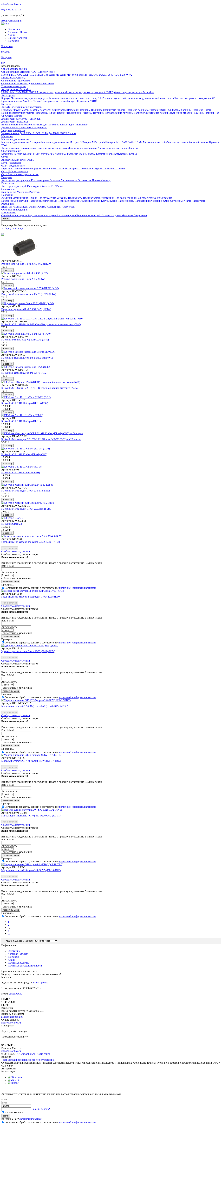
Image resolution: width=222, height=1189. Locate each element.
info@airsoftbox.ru (11, 4)
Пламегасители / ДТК (90, 98)
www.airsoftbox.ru (25, 1053)
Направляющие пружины (119, 112)
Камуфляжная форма (125, 153)
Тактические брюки (68, 168)
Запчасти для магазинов (46, 124)
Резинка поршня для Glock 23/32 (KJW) (23, 279)
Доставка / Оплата (18, 32)
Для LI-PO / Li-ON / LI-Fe (33, 133)
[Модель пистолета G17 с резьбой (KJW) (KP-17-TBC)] (32, 755)
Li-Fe (19, 92)
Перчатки (7, 168)
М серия (6, 74)
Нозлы (207, 109)
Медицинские (17, 165)
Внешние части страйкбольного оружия (99, 215)
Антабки (27, 101)
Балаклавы (7, 153)
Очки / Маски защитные (14, 171)
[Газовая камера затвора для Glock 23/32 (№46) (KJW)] (31, 536)
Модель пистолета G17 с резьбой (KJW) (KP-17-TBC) (31, 760)
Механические (69, 180)
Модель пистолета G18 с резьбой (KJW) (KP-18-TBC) (31, 870)
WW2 (129, 74)
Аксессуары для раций (14, 186)
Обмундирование (11, 151)
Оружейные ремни (90, 200)
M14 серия (73, 74)
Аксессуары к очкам (27, 174)
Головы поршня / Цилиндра (188, 109)
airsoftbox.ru (15, 993)
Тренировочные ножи (13, 86)
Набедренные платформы (43, 200)
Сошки (37, 101)
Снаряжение (8, 189)
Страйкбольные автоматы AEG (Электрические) (28, 71)
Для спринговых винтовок (16, 127)
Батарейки (148, 92)
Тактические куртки (91, 168)
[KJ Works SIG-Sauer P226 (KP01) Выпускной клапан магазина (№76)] (40, 382)
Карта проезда (40, 982)
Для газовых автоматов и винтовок (20, 118)
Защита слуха (9, 192)
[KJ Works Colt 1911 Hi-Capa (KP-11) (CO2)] (26, 397)
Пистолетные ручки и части (142, 98)
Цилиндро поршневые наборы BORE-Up (149, 109)
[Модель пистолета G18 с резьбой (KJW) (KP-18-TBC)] (32, 864)
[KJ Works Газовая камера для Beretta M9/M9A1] (28, 351)
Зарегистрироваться (30, 1118)
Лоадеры (133, 148)
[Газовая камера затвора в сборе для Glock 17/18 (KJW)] (32, 590)
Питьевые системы (68, 200)
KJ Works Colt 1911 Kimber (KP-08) (20, 472)
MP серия (61, 74)
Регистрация (14, 20)
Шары (5, 206)
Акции (11, 35)
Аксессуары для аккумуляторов (86, 92)
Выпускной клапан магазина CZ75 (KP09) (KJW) (28, 294)
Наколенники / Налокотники (134, 200)
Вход (4, 20)
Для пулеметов (28, 148)
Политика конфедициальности (25, 965)
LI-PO (5, 92)
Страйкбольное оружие (14, 68)
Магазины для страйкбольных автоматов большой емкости (176, 142)
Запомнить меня (14, 1112)
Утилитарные (164, 197)
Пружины (99, 112)
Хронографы (54, 206)
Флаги (5, 165)
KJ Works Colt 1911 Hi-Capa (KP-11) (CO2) (24, 403)
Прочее (18, 115)
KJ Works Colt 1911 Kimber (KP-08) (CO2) (24, 454)
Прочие (72, 133)
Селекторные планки (156, 112)
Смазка (9, 115)
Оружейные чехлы (181, 200)
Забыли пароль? (41, 1109)
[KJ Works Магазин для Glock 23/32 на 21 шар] (27, 502)
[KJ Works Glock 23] (12, 518)
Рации (59, 186)
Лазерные (55, 180)
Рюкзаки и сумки (160, 200)
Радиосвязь (7, 183)
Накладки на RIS (206, 98)
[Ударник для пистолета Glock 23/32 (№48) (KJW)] (29, 645)
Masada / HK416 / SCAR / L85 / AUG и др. (102, 74)
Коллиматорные (40, 180)
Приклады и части (11, 101)
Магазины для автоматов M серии (60, 142)
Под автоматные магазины (53, 197)
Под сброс (142, 197)
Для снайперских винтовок (52, 148)
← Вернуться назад (12, 228)
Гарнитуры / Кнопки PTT (41, 186)
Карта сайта (43, 1053)
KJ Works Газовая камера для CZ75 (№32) (24, 372)
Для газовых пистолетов (14, 121)
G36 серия (50, 74)
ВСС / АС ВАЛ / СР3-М (129, 142)
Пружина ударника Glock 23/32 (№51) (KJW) (26, 309)
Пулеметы (20, 77)
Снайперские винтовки (14, 83)
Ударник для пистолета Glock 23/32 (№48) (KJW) (28, 651)
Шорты (121, 168)
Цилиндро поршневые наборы (108, 109)
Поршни (6, 112)
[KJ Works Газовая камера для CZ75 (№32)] (25, 367)
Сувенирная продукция (14, 209)
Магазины (7, 136)
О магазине (14, 29)
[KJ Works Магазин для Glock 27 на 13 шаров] (27, 484)
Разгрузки (34, 192)
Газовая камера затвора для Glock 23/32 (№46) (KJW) (30, 541)
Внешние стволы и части (63, 98)
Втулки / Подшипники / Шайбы (75, 112)
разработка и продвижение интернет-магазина (28, 1059)
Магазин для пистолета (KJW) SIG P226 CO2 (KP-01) (30, 815)
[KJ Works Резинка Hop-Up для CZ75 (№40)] (26, 333)
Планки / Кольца (101, 180)
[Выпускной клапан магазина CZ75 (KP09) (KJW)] (30, 288)
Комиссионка (8, 212)
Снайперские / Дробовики (16, 80)
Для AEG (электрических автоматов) (21, 107)
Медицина (23, 192)
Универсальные (10, 133)
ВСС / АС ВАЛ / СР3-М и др (27, 74)
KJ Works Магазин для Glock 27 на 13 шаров (26, 490)
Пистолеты (7, 77)
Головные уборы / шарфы (81, 153)
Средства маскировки (44, 168)
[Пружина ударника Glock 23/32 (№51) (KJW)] (27, 303)
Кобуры (105, 200)
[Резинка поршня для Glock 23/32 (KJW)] (24, 273)
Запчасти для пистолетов (74, 124)
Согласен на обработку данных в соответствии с (50, 587)
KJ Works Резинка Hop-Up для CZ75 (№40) (25, 339)
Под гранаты (75, 197)
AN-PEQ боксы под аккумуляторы (123, 92)
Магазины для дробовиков (83, 148)
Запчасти (6, 104)
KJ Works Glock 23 (11, 523)
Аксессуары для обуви (14, 159)
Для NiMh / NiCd (58, 133)
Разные (152, 197)
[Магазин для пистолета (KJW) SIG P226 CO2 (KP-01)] (32, 809)
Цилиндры (84, 109)
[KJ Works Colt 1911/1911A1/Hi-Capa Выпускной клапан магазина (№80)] (42, 318)
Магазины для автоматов (15, 139)
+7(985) (11, 9)
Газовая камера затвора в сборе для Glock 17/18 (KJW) (31, 596)
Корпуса (6, 98)
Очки (4, 174)
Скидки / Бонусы (17, 37)
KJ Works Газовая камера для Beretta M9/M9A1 (27, 357)
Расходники (7, 203)
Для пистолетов (10, 148)
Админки (7, 197)
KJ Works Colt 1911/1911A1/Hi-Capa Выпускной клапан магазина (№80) (41, 324)
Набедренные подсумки (15, 200)
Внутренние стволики (181, 112)
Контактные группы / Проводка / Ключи (34, 112)
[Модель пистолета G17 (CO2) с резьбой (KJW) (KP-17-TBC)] (36, 700)
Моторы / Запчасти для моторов (48, 109)
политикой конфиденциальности (77, 587)
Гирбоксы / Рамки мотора (15, 109)
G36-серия (86, 142)
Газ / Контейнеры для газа (23, 206)
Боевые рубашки (23, 153)
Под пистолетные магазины (99, 197)
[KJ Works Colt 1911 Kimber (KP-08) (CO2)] (25, 448)
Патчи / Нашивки (11, 162)
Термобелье (110, 168)
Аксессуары (8, 95)
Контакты (13, 40)
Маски (12, 174)
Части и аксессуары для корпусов (30, 98)
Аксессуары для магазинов (113, 148)
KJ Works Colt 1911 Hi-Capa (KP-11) (21, 421)
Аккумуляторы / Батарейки (16, 89)
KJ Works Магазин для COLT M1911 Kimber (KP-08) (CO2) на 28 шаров (41, 439)
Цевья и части (166, 98)
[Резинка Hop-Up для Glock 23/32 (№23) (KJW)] (24, 258)
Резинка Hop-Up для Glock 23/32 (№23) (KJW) (26, 263)
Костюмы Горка (105, 153)
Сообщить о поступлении (15, 551)
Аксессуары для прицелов (16, 180)
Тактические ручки (186, 98)
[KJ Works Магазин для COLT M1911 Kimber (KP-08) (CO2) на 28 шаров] (42, 433)
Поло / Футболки (22, 168)
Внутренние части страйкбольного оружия (52, 215)
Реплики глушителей (114, 98)
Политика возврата (18, 962)
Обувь (4, 156)
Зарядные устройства (13, 130)
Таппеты (139, 112)
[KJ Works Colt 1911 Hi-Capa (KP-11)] (22, 415)
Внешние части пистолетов (17, 124)
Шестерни (72, 109)
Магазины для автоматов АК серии (21, 142)
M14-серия (109, 142)
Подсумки (7, 195)
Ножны (33, 197)
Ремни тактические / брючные (50, 153)
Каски (114, 200)
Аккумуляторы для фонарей (52, 92)
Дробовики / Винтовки (41, 83)
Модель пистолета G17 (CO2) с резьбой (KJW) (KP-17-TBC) (34, 706)
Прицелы (6, 177)
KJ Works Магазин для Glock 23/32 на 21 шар (26, 508)
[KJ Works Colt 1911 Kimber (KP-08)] (21, 466)
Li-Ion (12, 92)
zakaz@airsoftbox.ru (12, 1016)
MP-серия (97, 142)
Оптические (85, 180)
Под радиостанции (125, 197)
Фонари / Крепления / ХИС (81, 101)
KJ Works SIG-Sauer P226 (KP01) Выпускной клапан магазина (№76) (39, 388)
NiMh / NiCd (29, 92)
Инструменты (39, 127)
